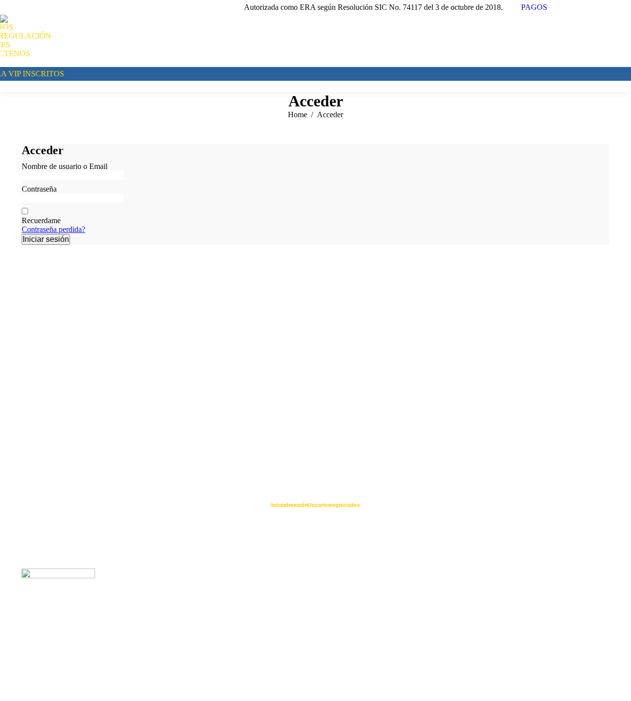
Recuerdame (41, 220)
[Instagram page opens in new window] (623, 7)
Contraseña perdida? (53, 229)
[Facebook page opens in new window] (564, 7)
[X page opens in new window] (608, 7)
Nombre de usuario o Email (64, 166)
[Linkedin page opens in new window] (594, 7)
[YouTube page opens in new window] (579, 7)
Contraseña (39, 189)
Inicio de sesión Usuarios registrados (315, 505)
